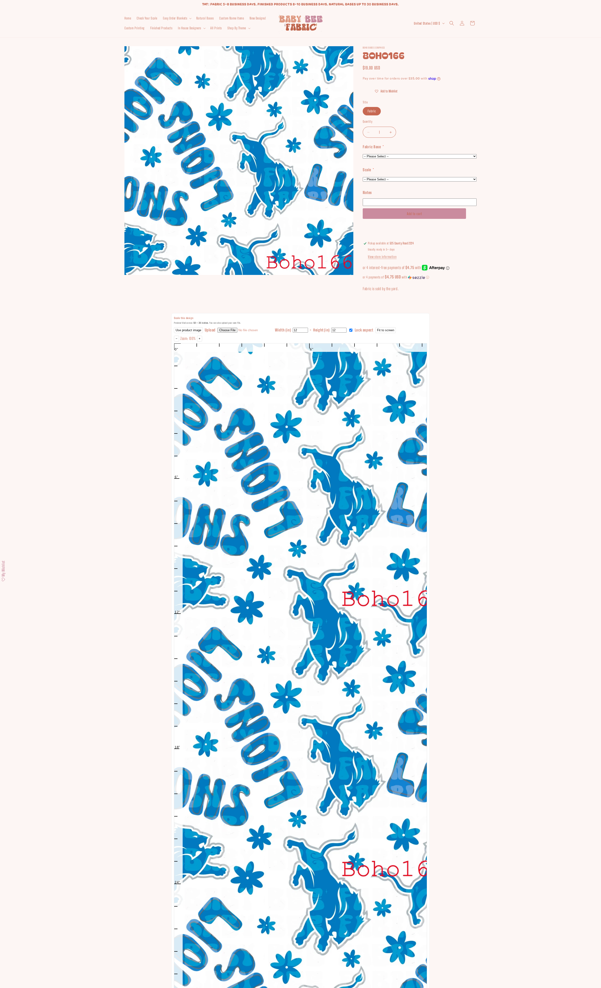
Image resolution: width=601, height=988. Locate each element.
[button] (176, 18)
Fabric (372, 111)
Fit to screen (385, 330)
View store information (382, 257)
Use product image (188, 330)
